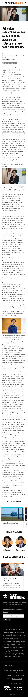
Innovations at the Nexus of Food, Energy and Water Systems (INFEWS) (13, 188)
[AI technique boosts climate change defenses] (12, 517)
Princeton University (14, 688)
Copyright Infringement (14, 683)
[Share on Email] (15, 63)
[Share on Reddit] (12, 63)
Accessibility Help (8, 665)
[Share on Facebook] (3, 63)
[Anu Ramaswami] (7, 545)
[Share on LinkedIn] (9, 63)
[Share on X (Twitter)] (6, 63)
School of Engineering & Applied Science (14, 596)
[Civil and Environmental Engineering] (12, 576)
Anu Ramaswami (14, 125)
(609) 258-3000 (17, 678)
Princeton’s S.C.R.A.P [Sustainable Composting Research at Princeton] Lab (12, 382)
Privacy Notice (14, 694)
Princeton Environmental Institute (14, 136)
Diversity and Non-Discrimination (14, 629)
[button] (3, 3)
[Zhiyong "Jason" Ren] (21, 545)
